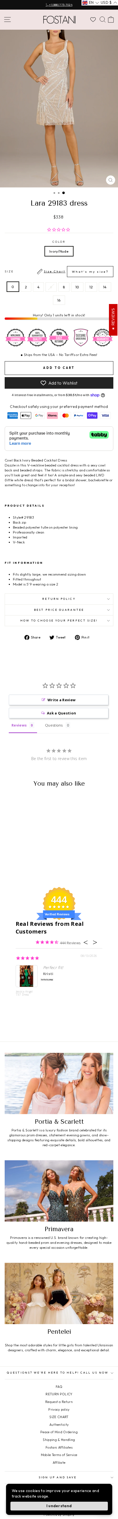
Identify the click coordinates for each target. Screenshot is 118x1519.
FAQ (59, 1387)
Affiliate (59, 1462)
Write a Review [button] (61, 699)
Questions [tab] (54, 725)
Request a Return (59, 1402)
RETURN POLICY (59, 1394)
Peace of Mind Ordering (59, 1432)
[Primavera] (59, 1191)
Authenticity (59, 1425)
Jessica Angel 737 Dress (24, 993)
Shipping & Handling (59, 1440)
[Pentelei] (59, 1293)
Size (56, 272)
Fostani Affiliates (59, 1447)
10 (77, 287)
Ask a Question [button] (61, 713)
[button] (91, 2)
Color (59, 242)
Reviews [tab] (19, 725)
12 (91, 287)
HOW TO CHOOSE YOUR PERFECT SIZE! (59, 620)
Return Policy (58, 599)
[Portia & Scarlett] (59, 1083)
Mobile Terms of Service (59, 1455)
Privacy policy (59, 1409)
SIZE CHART (58, 1417)
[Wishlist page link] (93, 19)
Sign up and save (58, 1477)
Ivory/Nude (59, 251)
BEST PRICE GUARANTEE (59, 610)
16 (59, 300)
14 (105, 287)
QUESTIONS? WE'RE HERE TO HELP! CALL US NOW (57, 1372)
